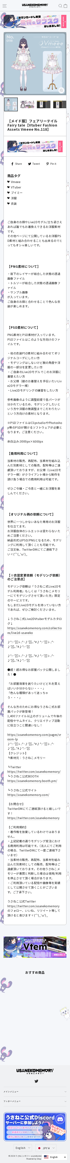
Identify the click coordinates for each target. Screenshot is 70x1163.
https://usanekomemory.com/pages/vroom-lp (34, 736)
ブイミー (17, 192)
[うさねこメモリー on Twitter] (36, 1081)
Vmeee (15, 182)
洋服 (14, 198)
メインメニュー (11, 1092)
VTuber (16, 187)
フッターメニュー (12, 1101)
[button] (54, 1157)
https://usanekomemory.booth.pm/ (32, 781)
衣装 (14, 203)
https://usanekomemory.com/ (28, 794)
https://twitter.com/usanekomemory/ (34, 771)
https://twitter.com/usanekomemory (33, 818)
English (20, 1148)
